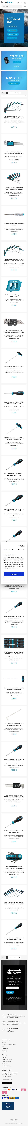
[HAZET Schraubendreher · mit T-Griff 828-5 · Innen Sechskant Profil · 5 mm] (14, 357)
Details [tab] (14, 549)
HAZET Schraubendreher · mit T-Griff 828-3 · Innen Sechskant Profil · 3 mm (14, 688)
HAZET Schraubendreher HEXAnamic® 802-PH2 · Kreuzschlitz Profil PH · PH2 (14, 474)
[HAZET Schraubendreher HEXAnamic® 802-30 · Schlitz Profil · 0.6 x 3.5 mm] (14, 536)
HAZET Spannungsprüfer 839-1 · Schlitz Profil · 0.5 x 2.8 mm (14, 224)
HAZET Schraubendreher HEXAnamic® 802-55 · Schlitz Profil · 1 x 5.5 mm (14, 617)
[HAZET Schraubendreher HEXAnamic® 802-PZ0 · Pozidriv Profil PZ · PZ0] (14, 822)
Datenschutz (5, 1048)
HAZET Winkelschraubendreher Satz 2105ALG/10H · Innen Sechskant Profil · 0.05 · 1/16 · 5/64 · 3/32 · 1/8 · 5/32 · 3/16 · (14, 796)
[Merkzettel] (18, 3)
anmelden (10, 992)
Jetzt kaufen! (17, 62)
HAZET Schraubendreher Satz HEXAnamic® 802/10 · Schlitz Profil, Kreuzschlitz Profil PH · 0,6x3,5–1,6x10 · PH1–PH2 (14, 903)
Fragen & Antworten (6, 1061)
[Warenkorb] (25, 3)
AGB (3, 1046)
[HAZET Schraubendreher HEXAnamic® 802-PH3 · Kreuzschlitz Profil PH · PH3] (14, 929)
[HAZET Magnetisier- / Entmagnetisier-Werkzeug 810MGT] (14, 286)
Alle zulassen (14, 574)
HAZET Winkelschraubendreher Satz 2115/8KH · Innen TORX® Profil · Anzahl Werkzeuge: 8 (14, 867)
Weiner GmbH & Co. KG (19, 1123)
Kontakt (4, 1057)
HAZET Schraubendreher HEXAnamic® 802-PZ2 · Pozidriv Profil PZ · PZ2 (14, 760)
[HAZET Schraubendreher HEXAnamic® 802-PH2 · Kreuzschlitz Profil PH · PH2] (14, 464)
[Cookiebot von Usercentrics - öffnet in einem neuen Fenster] (18, 546)
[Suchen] (20, 6)
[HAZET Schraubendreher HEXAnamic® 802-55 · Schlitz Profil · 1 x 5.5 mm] (14, 607)
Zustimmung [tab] (7, 549)
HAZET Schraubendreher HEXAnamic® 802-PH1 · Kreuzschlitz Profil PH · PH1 (14, 510)
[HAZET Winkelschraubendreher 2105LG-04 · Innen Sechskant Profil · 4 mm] (14, 714)
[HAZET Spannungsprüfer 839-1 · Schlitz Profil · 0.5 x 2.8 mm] (14, 214)
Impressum (4, 1050)
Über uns (4, 1042)
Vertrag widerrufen (7, 1082)
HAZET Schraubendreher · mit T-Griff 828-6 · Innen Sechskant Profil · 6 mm (14, 438)
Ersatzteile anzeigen (14, 83)
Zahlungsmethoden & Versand (8, 1044)
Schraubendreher (12, 30)
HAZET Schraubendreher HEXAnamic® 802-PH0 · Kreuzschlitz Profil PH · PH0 (14, 403)
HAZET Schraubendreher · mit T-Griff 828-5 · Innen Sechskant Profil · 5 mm (14, 367)
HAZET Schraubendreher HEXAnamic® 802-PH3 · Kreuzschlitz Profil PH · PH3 (14, 938)
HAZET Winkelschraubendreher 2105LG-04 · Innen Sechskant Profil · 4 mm (14, 724)
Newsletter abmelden (6, 1065)
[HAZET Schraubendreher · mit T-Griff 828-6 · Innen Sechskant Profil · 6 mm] (14, 429)
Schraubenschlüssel (12, 34)
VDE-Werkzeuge (11, 38)
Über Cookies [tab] (21, 549)
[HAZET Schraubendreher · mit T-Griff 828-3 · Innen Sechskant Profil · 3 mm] (14, 679)
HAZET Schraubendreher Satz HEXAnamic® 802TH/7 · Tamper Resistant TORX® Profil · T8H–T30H (14, 653)
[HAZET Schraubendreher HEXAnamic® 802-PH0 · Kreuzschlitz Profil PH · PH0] (14, 393)
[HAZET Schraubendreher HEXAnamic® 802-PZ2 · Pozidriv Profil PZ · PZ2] (14, 750)
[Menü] (25, 6)
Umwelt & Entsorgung (7, 1059)
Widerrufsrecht (5, 1063)
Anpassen (13, 578)
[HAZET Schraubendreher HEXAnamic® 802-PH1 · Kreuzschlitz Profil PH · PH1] (14, 500)
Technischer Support (7, 1079)
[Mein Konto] (21, 3)
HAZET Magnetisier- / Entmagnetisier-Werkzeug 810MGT (14, 295)
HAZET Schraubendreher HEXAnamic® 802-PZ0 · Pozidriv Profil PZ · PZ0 (14, 831)
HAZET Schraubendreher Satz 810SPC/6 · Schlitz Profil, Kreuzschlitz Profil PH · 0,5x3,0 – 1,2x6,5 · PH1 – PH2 (14, 188)
